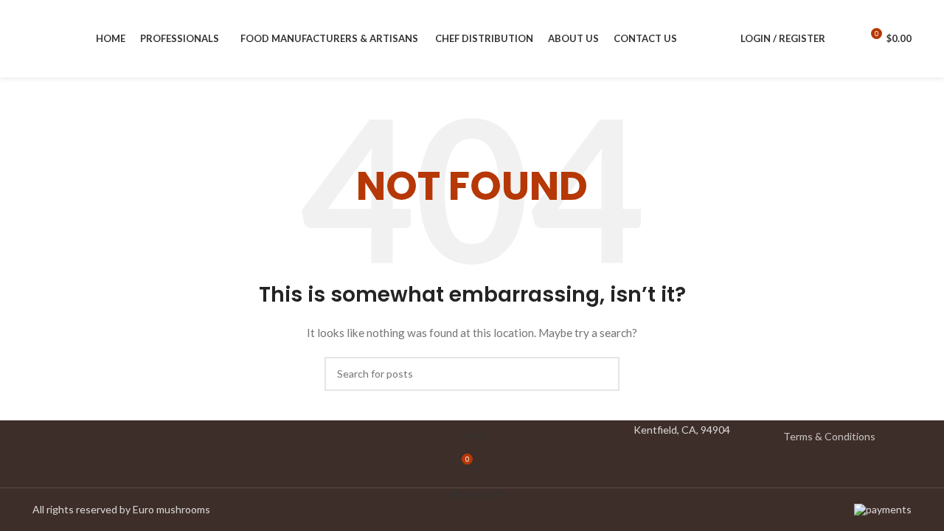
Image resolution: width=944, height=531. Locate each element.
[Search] (844, 39)
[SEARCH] (603, 374)
